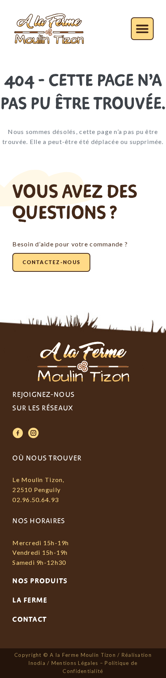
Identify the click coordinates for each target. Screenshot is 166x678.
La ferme (29, 600)
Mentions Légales (74, 663)
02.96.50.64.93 (35, 499)
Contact (29, 619)
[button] (142, 28)
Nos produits (40, 581)
